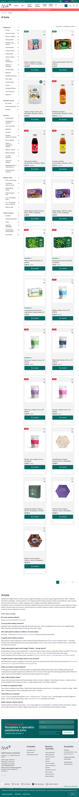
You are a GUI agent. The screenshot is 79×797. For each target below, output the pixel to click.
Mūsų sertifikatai (49, 776)
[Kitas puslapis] (76, 582)
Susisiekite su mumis (14, 1)
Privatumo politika (49, 763)
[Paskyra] (70, 5)
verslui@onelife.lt (68, 764)
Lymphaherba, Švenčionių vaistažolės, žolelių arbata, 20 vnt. (34, 312)
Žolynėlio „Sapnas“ (69, 655)
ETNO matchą (22, 620)
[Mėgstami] (77, 5)
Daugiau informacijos (7, 794)
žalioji (27, 696)
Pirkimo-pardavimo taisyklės (50, 758)
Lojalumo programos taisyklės (50, 766)
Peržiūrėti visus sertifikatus (71, 786)
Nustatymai (18, 794)
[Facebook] (21, 1)
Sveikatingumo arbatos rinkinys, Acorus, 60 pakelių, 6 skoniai (62, 461)
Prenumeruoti (68, 732)
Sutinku (73, 794)
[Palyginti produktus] (60, 1)
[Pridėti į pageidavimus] (44, 32)
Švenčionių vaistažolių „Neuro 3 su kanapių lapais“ (47, 655)
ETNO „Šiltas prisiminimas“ (28, 653)
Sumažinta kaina (31, 750)
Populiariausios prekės (32, 754)
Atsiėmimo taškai (49, 774)
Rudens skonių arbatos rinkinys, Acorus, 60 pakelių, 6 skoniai (34, 560)
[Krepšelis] (73, 5)
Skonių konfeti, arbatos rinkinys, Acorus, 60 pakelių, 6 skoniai (62, 510)
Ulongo (49, 696)
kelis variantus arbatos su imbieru (24, 634)
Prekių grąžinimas (49, 754)
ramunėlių (31, 699)
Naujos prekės (30, 752)
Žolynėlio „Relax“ (41, 653)
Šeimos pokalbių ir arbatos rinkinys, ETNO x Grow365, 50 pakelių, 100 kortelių (34, 63)
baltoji (38, 696)
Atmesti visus (26, 794)
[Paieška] (66, 5)
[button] (11, 27)
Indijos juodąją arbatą (44, 643)
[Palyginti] (44, 34)
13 (72, 582)
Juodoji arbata (5, 696)
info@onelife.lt (67, 759)
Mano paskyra (49, 772)
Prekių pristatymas (50, 752)
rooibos (38, 699)
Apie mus (3, 1)
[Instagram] (24, 1)
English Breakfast (53, 640)
